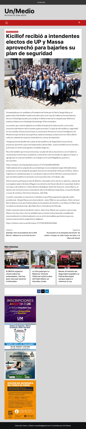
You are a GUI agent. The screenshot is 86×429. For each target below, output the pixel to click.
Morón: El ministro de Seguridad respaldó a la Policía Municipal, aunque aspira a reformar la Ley (69, 276)
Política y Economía (12, 31)
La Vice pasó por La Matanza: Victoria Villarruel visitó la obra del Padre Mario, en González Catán (42, 276)
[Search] (79, 22)
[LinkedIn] (47, 291)
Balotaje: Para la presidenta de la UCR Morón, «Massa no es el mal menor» (21, 232)
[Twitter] (43, 291)
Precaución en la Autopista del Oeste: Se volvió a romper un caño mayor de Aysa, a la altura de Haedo (62, 234)
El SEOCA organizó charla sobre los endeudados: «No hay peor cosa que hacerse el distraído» (16, 276)
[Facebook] (39, 291)
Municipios (62, 266)
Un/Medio (20, 11)
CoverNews (55, 425)
